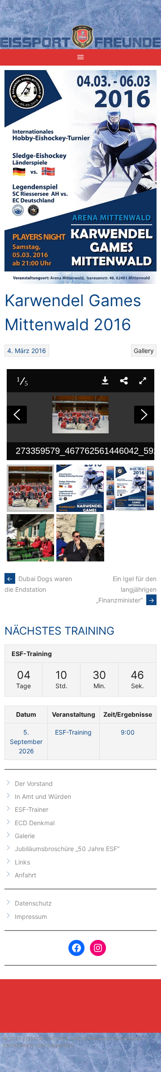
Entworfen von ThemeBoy (38, 1046)
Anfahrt (25, 875)
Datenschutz (33, 903)
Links (22, 862)
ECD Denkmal (35, 823)
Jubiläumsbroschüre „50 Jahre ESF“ (67, 848)
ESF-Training (32, 653)
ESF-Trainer (31, 809)
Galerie (25, 835)
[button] (105, 380)
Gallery (144, 350)
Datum (26, 714)
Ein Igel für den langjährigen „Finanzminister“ (126, 589)
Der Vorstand (34, 783)
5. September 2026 (26, 741)
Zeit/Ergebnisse (127, 714)
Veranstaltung (73, 714)
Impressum (31, 916)
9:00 (128, 732)
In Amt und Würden (43, 796)
